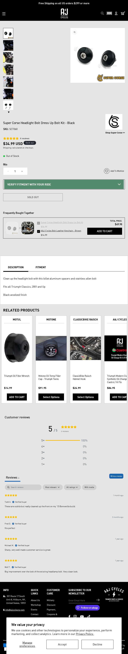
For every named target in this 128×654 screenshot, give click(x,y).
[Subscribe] (98, 600)
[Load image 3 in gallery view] (8, 57)
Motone (51, 319)
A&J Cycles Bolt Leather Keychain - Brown (61, 230)
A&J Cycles (120, 319)
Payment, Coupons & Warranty (52, 614)
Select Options (51, 397)
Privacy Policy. (85, 634)
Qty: (5, 164)
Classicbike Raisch (85, 319)
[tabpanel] (64, 530)
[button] (3, 13)
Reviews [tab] (12, 477)
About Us (35, 600)
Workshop (36, 604)
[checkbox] (89, 487)
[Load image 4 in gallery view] (8, 69)
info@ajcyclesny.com (15, 609)
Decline (97, 644)
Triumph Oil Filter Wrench (16, 375)
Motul (17, 319)
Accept (62, 644)
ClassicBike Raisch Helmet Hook (82, 377)
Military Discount (51, 602)
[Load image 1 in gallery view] (8, 33)
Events (34, 609)
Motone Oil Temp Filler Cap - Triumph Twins (49, 377)
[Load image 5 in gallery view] (8, 81)
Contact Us (34, 616)
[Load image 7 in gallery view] (8, 106)
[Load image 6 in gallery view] (8, 94)
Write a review (116, 476)
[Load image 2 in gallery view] (8, 45)
